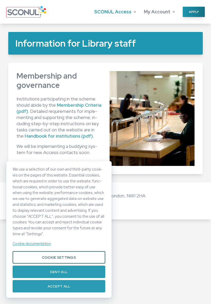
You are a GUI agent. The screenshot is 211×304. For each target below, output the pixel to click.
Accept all (59, 286)
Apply (194, 12)
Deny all (59, 271)
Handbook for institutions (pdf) (59, 136)
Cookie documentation (32, 243)
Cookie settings (59, 257)
